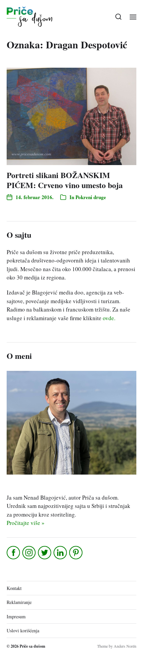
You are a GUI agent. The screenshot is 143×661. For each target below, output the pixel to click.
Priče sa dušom (32, 646)
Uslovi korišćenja (23, 630)
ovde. (109, 318)
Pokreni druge (90, 197)
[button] (118, 16)
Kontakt (14, 588)
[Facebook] (14, 552)
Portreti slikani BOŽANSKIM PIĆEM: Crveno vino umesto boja (65, 180)
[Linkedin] (61, 552)
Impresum (16, 616)
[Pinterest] (76, 552)
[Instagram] (29, 552)
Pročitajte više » (26, 523)
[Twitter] (45, 552)
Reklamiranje (19, 602)
